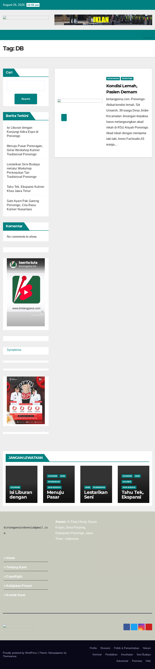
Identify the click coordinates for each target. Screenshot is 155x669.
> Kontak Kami (14, 595)
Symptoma (14, 349)
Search (25, 98)
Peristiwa (127, 78)
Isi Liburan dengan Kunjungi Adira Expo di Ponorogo (22, 132)
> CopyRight (13, 576)
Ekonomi (15, 487)
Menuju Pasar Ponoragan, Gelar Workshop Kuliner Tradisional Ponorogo (25, 150)
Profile (93, 648)
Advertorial (122, 661)
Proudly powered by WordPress (20, 652)
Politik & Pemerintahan (126, 648)
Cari (9, 72)
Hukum (147, 648)
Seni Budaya (54, 487)
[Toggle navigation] (148, 35)
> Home (9, 558)
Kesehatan (113, 78)
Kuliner (127, 482)
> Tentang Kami (15, 567)
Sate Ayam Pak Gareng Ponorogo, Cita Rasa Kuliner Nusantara (23, 205)
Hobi (62, 476)
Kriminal (97, 654)
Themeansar (9, 656)
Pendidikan (54, 482)
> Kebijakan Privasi (18, 585)
